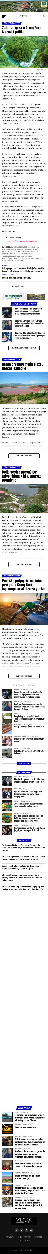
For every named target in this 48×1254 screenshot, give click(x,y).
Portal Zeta (18, 286)
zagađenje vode (25, 256)
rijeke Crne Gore (25, 254)
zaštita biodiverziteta (33, 258)
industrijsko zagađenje (27, 249)
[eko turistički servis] (24, 299)
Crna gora (34, 247)
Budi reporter (25, 1240)
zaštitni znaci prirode (13, 261)
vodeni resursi (9, 256)
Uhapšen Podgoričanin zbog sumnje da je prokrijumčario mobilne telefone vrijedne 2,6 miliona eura (22, 877)
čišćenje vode (21, 247)
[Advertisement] (24, 999)
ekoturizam (8, 249)
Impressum (38, 1237)
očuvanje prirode (30, 252)
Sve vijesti (10, 1237)
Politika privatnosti (24, 1237)
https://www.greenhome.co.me (22, 240)
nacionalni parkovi (11, 252)
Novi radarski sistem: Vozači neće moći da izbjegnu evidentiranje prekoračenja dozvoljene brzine (23, 847)
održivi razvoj (9, 254)
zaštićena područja (12, 258)
